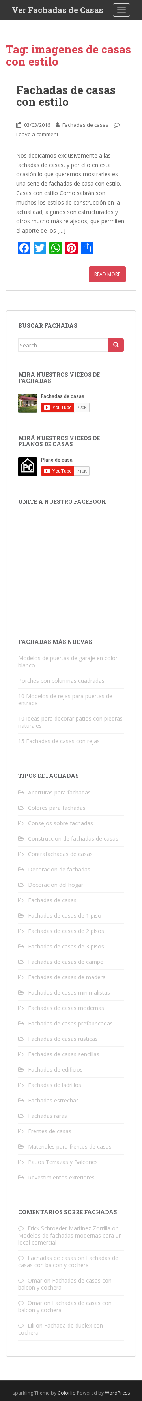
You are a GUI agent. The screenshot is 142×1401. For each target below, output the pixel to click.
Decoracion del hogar (55, 884)
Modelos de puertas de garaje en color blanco (68, 661)
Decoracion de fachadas (59, 869)
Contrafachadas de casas (60, 854)
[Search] (116, 345)
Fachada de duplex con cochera (60, 1329)
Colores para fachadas (57, 807)
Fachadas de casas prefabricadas (70, 1023)
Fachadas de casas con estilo (66, 96)
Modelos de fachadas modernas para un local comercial (70, 1239)
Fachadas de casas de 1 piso (64, 915)
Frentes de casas (49, 1131)
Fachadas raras (47, 1115)
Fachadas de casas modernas (66, 1008)
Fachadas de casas (85, 124)
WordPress (117, 1393)
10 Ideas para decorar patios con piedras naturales (70, 722)
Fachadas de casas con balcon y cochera (68, 1261)
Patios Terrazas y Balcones (63, 1162)
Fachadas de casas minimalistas (69, 992)
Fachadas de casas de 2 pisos (66, 931)
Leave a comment (37, 134)
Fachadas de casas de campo (66, 961)
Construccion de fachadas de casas (73, 838)
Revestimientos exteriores (61, 1177)
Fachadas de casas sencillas (63, 1054)
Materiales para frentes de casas (70, 1146)
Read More (107, 274)
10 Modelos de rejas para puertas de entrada (65, 699)
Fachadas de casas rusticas (63, 1038)
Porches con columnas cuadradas (61, 680)
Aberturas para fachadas (59, 792)
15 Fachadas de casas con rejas (59, 741)
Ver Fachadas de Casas (57, 10)
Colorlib (67, 1393)
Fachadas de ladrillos (54, 1085)
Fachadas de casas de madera (67, 977)
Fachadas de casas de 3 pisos (66, 946)
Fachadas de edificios (55, 1069)
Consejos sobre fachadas (60, 823)
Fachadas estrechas (53, 1100)
